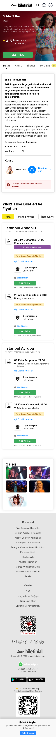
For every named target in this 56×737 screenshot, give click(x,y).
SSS (28, 591)
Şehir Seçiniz (28, 733)
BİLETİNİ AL (18, 54)
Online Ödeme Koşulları (28, 571)
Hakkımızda (28, 557)
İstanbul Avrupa (26, 216)
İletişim (28, 576)
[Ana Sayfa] (21, 5)
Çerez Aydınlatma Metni (28, 566)
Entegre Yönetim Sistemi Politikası (28, 547)
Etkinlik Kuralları (25, 261)
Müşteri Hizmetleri (28, 562)
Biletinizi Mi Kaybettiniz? (28, 605)
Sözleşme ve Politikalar (28, 542)
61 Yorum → (20, 44)
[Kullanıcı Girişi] (50, 5)
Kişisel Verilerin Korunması (28, 537)
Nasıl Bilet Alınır (28, 601)
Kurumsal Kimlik (28, 552)
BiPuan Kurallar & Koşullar (28, 533)
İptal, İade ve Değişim (28, 596)
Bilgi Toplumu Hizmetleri (28, 528)
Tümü (8, 216)
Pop (5, 21)
